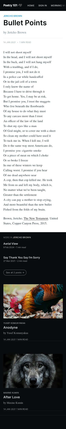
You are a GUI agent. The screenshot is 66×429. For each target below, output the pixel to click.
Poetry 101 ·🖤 (12, 5)
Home (30, 5)
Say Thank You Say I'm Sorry (21, 257)
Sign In (42, 5)
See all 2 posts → (15, 272)
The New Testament (36, 218)
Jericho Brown (12, 16)
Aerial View (10, 243)
